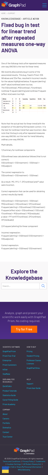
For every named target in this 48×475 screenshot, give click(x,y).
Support (11, 13)
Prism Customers (10, 364)
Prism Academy (9, 404)
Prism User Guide (34, 388)
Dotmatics (7, 427)
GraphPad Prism (9, 351)
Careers (6, 418)
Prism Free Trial (9, 355)
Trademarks (40, 461)
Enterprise (7, 360)
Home (3, 13)
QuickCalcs (7, 386)
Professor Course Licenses (34, 362)
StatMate (6, 374)
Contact (6, 432)
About (5, 414)
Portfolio (6, 423)
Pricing (29, 351)
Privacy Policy (28, 461)
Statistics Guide (9, 395)
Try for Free (24, 329)
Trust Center (8, 436)
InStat (5, 369)
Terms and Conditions (12, 461)
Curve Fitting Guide (10, 399)
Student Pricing (33, 355)
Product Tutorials (10, 390)
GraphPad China (33, 368)
